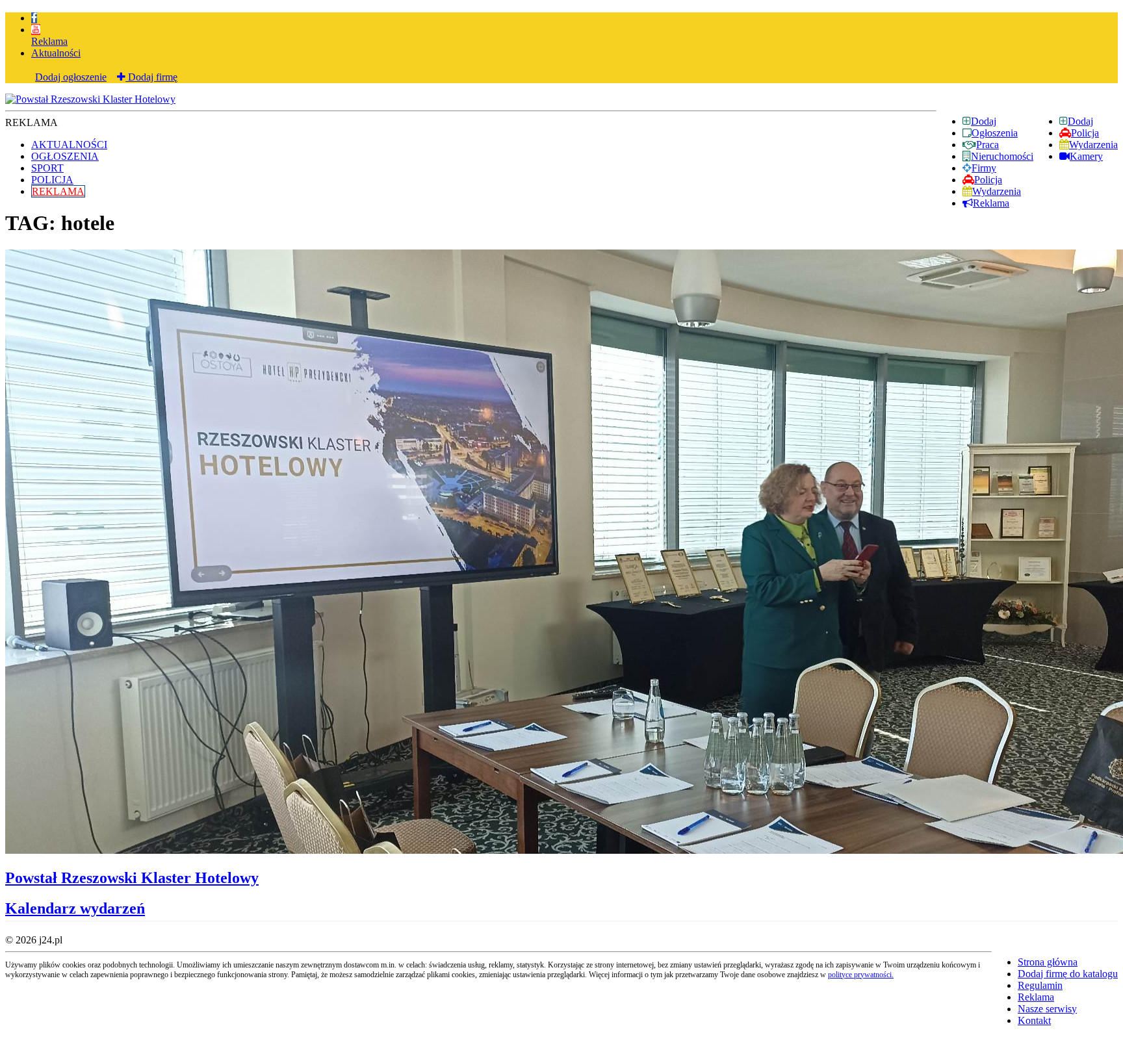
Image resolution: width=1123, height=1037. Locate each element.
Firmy (984, 167)
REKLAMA (58, 191)
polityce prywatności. (861, 974)
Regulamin (1040, 985)
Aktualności (56, 52)
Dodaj (1080, 121)
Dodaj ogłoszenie (71, 77)
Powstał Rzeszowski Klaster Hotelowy (132, 877)
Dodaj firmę (151, 77)
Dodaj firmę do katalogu (1068, 973)
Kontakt (1034, 1020)
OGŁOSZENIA (65, 156)
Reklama (49, 41)
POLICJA (52, 179)
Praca (987, 144)
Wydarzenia (1093, 144)
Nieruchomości (1002, 156)
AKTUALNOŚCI (69, 144)
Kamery (1086, 156)
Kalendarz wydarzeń (75, 908)
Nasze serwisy (1047, 1008)
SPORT (47, 167)
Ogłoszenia (995, 132)
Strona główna (1048, 961)
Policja (1085, 132)
